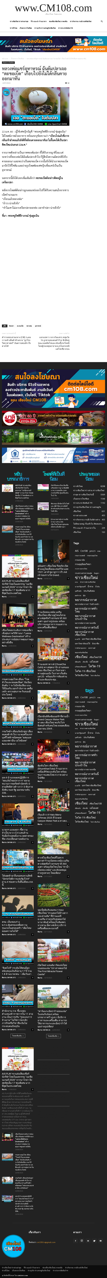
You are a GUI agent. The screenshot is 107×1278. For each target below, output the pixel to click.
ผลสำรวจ (78, 595)
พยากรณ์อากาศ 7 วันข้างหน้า (87, 604)
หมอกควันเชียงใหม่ (81, 652)
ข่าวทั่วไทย (13, 28)
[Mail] (88, 1241)
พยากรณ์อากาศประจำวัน (85, 617)
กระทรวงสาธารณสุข (83, 573)
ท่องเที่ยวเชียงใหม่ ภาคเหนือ (58, 21)
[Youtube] (100, 1241)
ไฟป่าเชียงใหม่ (95, 675)
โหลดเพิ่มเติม (17, 1036)
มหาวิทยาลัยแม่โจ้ (82, 643)
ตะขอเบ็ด (20, 326)
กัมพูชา (96, 573)
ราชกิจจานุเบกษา (80, 648)
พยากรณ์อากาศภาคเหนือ (85, 623)
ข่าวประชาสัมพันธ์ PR (65, 28)
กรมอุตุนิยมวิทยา (83, 564)
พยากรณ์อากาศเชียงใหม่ (84, 633)
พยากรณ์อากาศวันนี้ (87, 627)
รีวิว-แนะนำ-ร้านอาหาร (39, 21)
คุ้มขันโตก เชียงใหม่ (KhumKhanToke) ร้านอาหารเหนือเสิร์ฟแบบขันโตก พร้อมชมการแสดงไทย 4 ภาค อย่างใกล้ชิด (52, 771)
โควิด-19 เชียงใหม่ (85, 671)
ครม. (76, 582)
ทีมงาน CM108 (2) (44, 683)
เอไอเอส (94, 661)
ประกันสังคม (89, 590)
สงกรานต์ (91, 648)
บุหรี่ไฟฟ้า (78, 591)
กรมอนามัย (80, 560)
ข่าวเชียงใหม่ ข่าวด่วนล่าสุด (19, 21)
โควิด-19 (94, 666)
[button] (101, 21)
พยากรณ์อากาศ (86, 599)
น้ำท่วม (90, 586)
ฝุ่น (84, 595)
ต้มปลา (11, 326)
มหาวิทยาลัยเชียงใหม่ (91, 639)
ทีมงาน (4, 597)
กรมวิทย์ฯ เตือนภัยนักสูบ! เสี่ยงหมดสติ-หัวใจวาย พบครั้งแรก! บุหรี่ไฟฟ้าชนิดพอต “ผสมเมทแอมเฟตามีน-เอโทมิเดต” (24, 1183)
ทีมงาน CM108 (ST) (9, 698)
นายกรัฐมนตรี (80, 586)
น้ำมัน (97, 586)
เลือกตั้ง (85, 662)
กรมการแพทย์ (80, 555)
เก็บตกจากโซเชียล (26, 28)
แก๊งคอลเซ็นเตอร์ (80, 667)
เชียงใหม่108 (95, 657)
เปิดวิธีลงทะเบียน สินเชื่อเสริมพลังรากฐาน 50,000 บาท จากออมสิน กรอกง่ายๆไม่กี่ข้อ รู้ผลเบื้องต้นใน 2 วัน (60, 490)
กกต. (99, 551)
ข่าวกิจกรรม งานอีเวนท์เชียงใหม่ (80, 21)
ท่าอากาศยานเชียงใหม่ (87, 582)
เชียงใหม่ (81, 656)
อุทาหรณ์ (38, 326)
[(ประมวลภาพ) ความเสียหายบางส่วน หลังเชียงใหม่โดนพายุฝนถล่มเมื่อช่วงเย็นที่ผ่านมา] (43, 522)
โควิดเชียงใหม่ (82, 675)
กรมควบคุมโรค (92, 556)
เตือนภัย (78, 662)
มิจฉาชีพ (95, 643)
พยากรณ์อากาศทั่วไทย (86, 610)
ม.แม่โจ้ (77, 639)
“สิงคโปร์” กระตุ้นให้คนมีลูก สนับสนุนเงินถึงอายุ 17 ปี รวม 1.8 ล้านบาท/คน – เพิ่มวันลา (17, 971)
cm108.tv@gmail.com (46, 1242)
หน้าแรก (5, 58)
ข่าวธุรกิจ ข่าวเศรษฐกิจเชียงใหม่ (45, 28)
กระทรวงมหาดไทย (81, 569)
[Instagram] (82, 1241)
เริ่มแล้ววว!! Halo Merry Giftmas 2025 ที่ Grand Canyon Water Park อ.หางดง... (53, 817)
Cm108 (84, 551)
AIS (77, 550)
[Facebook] (75, 1241)
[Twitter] (94, 1241)
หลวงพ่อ (29, 326)
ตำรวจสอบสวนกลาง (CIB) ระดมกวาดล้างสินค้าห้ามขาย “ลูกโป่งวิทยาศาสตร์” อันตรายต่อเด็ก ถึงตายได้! (16, 341)
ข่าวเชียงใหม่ (86, 577)
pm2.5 (92, 551)
